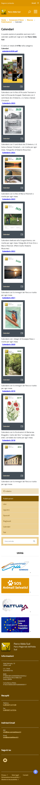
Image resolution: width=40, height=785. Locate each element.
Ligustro (6, 510)
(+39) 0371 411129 (9, 705)
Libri (5, 504)
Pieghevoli (7, 521)
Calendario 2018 (8, 440)
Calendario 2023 (8, 199)
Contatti (25, 775)
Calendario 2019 (8, 391)
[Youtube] (5, 760)
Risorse (30, 20)
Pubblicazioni (6, 22)
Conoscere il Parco (16, 20)
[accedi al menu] (35, 11)
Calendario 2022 (8, 251)
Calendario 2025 (8, 103)
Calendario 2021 (8, 297)
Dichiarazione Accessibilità (10, 777)
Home (3, 20)
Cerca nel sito (9, 541)
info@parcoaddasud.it (10, 737)
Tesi (4, 532)
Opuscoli (6, 515)
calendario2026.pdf (10, 51)
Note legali (15, 775)
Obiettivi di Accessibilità (9, 779)
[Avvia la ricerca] (34, 541)
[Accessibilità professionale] (35, 772)
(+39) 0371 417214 (9, 710)
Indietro (8, 491)
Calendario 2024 (8, 152)
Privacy (3, 775)
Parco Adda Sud (14, 12)
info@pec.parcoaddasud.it (12, 732)
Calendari (6, 526)
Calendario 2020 (8, 344)
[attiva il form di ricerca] (29, 12)
